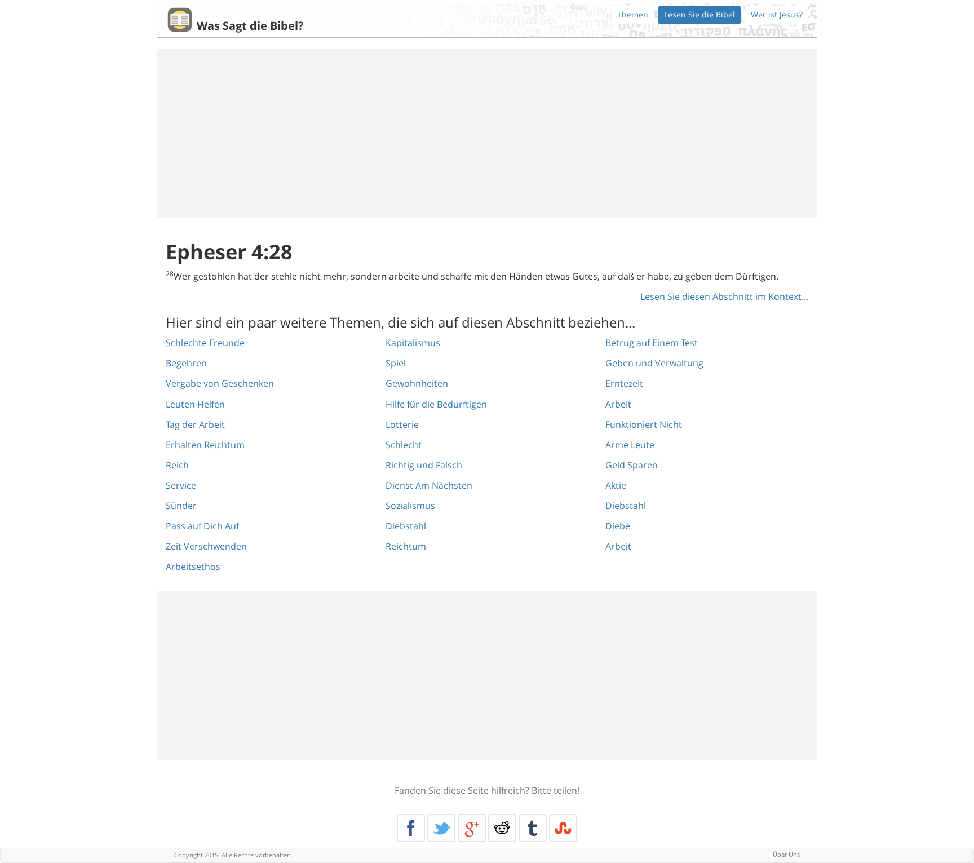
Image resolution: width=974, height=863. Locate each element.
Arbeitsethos (193, 566)
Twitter (441, 828)
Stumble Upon (563, 828)
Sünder (181, 505)
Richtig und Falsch (424, 465)
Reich (177, 465)
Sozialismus (410, 505)
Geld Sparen (631, 465)
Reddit (502, 828)
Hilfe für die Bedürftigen (436, 404)
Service (181, 485)
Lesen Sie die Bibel (699, 14)
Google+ (472, 828)
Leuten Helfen (195, 404)
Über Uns (786, 854)
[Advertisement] (487, 134)
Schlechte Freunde (205, 343)
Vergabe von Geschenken (220, 383)
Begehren (186, 363)
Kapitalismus (413, 343)
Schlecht (404, 445)
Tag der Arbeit (195, 424)
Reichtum (406, 546)
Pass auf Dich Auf (202, 526)
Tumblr (533, 828)
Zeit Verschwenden (206, 546)
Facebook (411, 828)
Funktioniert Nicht (643, 424)
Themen (632, 14)
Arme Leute (629, 445)
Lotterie (402, 424)
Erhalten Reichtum (205, 445)
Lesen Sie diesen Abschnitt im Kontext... (724, 296)
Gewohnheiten (417, 383)
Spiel (396, 363)
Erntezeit (624, 383)
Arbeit (618, 404)
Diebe (617, 526)
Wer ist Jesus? (777, 14)
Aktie (615, 485)
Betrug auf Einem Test (651, 343)
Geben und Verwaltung (654, 363)
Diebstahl (406, 526)
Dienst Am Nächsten (429, 485)
